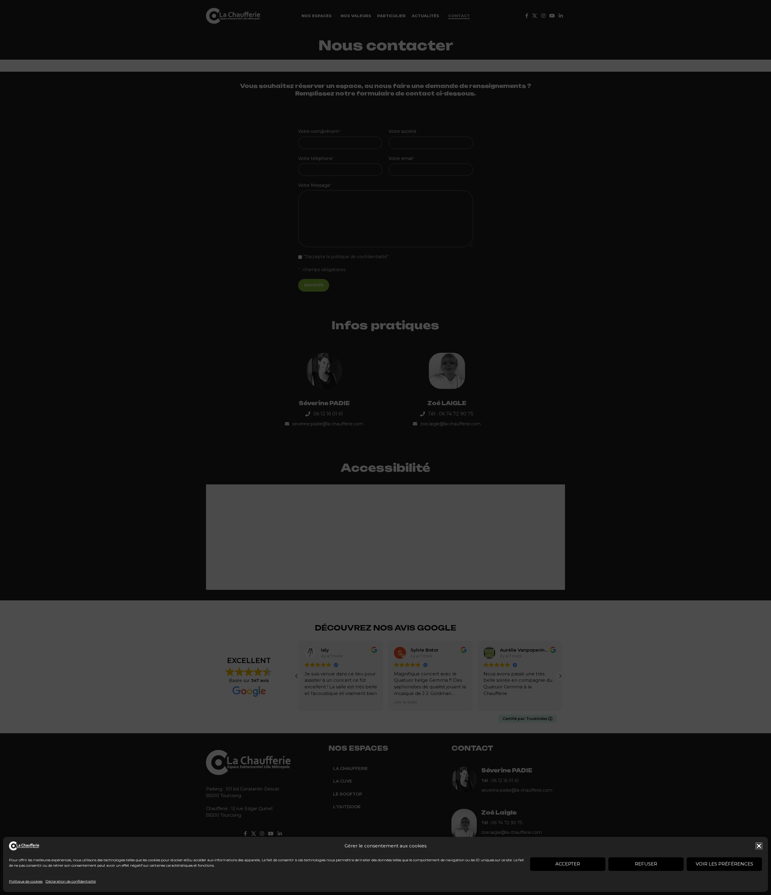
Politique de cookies (25, 881)
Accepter (567, 864)
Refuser (646, 864)
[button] (759, 846)
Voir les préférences (724, 864)
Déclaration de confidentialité (70, 881)
